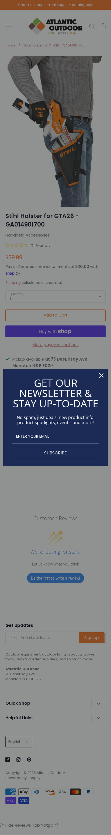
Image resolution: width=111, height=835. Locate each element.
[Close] (101, 375)
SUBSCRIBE (55, 453)
